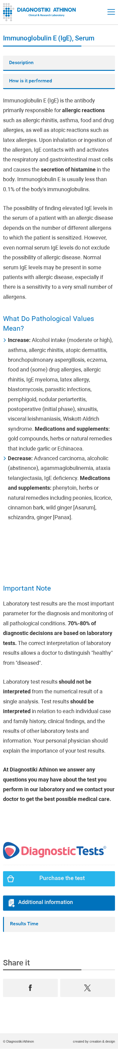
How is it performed (30, 81)
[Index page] (41, 12)
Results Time (24, 924)
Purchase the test (62, 879)
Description (21, 62)
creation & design (102, 1041)
